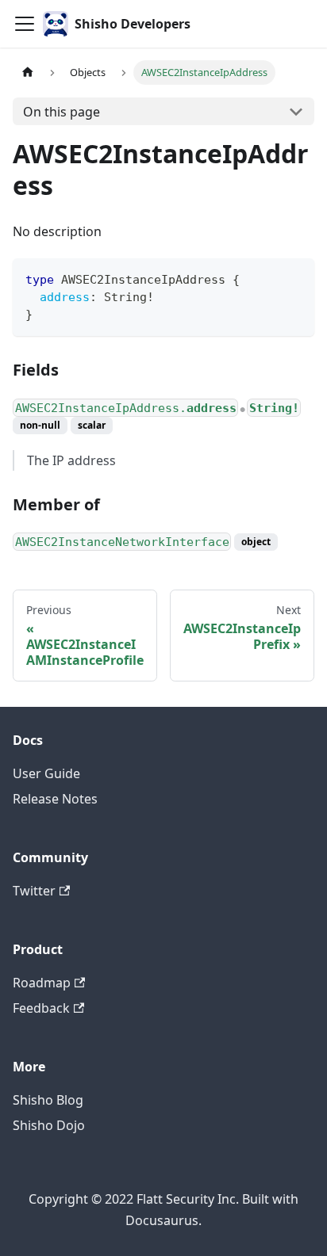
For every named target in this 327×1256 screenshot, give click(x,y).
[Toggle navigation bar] (25, 24)
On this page (61, 111)
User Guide (46, 773)
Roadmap (42, 982)
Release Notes (55, 798)
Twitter (34, 890)
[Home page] (28, 72)
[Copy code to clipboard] (295, 278)
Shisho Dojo (49, 1125)
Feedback (41, 1008)
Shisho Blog (48, 1100)
